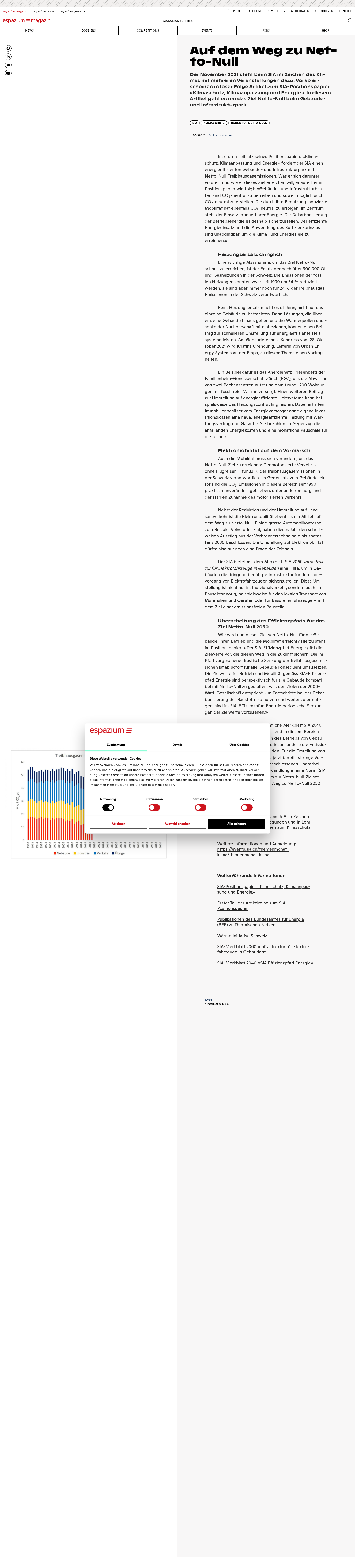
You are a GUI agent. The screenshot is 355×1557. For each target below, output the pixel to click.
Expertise (254, 11)
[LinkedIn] (8, 57)
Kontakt (345, 11)
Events (207, 31)
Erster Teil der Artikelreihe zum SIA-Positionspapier (252, 905)
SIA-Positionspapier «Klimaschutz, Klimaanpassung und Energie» (263, 889)
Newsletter (276, 11)
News (29, 31)
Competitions (148, 31)
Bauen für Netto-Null (249, 123)
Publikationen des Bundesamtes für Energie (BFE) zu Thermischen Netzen (260, 922)
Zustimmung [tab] (116, 745)
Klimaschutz (214, 123)
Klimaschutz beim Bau (217, 1004)
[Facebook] (8, 48)
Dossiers (89, 31)
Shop (325, 31)
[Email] (8, 65)
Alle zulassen (236, 823)
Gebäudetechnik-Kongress (272, 340)
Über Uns (235, 11)
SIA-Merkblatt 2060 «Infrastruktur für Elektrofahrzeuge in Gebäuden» (263, 949)
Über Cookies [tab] (239, 745)
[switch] (154, 807)
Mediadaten (300, 11)
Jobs (266, 31)
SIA (194, 123)
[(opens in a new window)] (8, 73)
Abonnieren (324, 11)
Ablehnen (118, 823)
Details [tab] (178, 745)
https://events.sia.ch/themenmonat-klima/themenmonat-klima (253, 851)
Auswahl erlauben (177, 823)
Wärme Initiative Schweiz (242, 936)
